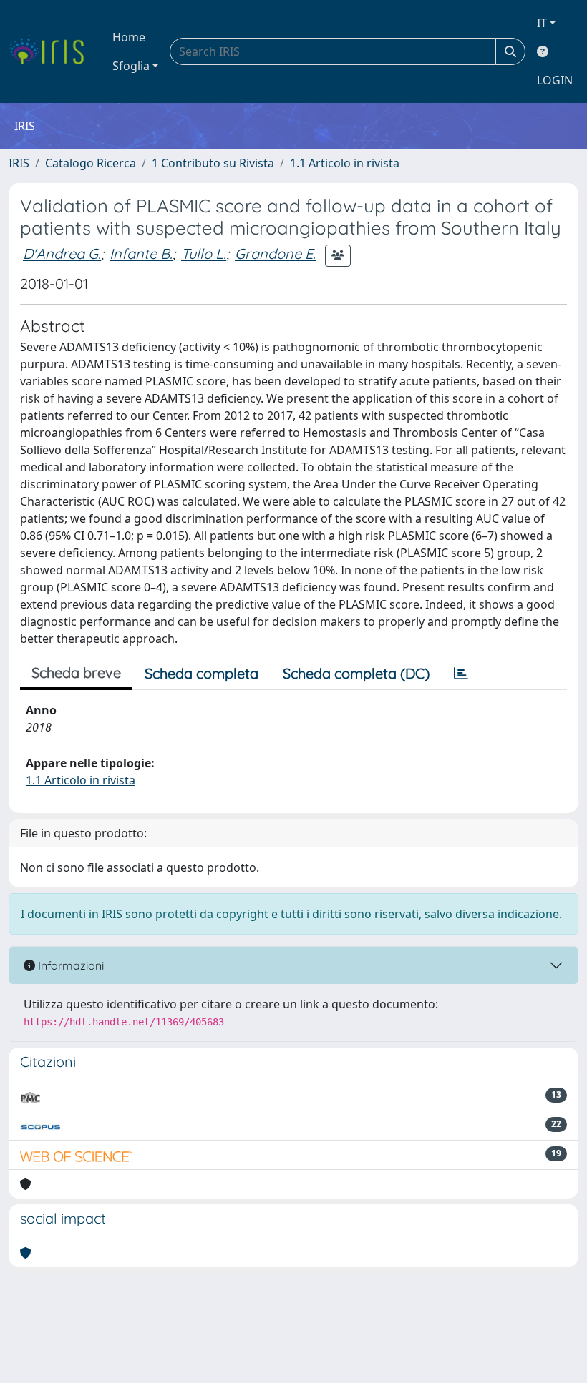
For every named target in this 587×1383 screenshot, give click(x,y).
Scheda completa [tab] (201, 673)
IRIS (19, 163)
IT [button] (542, 23)
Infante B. (141, 253)
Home (128, 37)
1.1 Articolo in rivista (344, 163)
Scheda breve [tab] (76, 672)
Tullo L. (203, 253)
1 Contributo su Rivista (213, 163)
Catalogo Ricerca (90, 163)
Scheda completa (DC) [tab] (356, 673)
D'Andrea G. (62, 253)
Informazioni (69, 965)
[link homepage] (52, 51)
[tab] (461, 674)
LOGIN (555, 80)
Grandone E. (275, 253)
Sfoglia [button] (131, 66)
